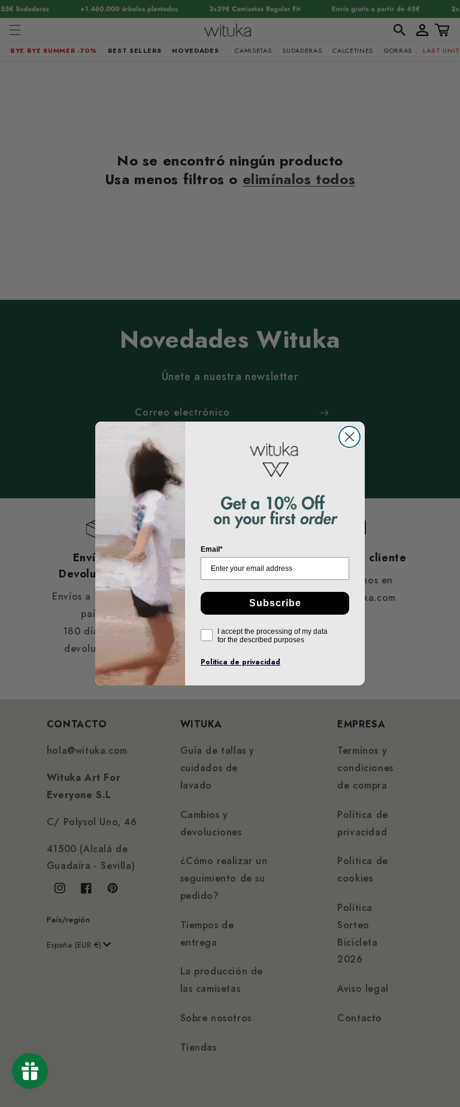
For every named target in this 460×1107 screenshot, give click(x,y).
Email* (212, 549)
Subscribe (275, 603)
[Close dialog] (349, 436)
